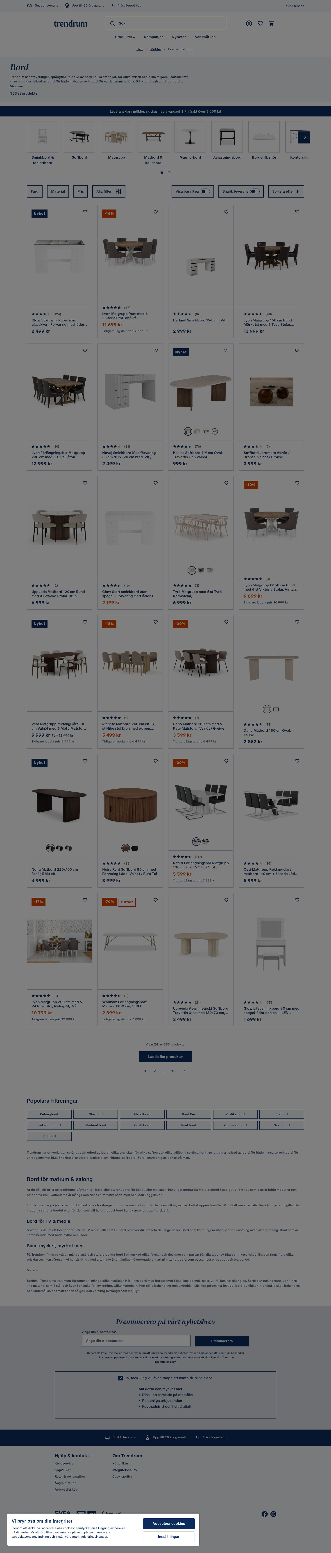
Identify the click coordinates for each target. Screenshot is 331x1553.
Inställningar (169, 1537)
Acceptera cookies (168, 1524)
